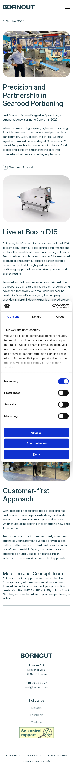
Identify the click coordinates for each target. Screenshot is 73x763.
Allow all (36, 432)
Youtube (36, 722)
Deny (36, 454)
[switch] (60, 392)
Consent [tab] (13, 316)
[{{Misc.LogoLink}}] (19, 7)
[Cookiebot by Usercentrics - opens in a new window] (52, 306)
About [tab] (60, 316)
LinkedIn (36, 708)
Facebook (36, 715)
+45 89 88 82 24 (36, 682)
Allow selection (37, 443)
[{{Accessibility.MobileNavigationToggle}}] (67, 7)
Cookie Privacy (33, 755)
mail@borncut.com (36, 687)
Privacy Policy (13, 755)
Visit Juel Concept (21, 167)
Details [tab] (36, 316)
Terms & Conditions (57, 755)
